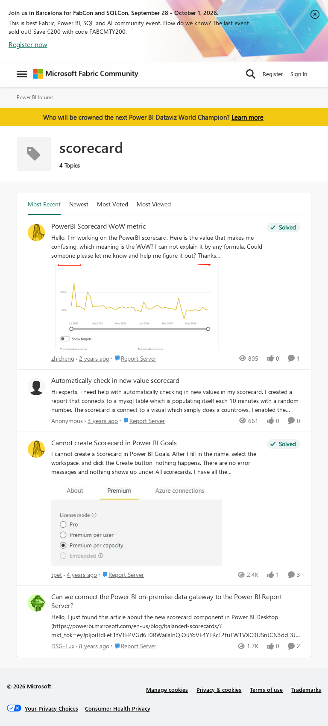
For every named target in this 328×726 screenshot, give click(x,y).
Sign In (298, 73)
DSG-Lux (62, 646)
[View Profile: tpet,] (36, 449)
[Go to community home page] (85, 74)
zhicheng (62, 358)
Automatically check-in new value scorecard (115, 380)
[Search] (251, 74)
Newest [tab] (78, 204)
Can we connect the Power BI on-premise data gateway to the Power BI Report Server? (166, 601)
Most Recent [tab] (44, 204)
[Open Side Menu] (21, 74)
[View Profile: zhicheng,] (36, 232)
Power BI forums (35, 97)
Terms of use (266, 689)
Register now (28, 44)
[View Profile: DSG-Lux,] (36, 602)
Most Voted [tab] (112, 204)
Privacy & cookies (218, 689)
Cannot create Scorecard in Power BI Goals (114, 442)
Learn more (247, 117)
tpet (56, 574)
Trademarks (306, 689)
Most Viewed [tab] (154, 204)
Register (273, 73)
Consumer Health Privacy (117, 708)
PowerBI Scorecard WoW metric (98, 226)
